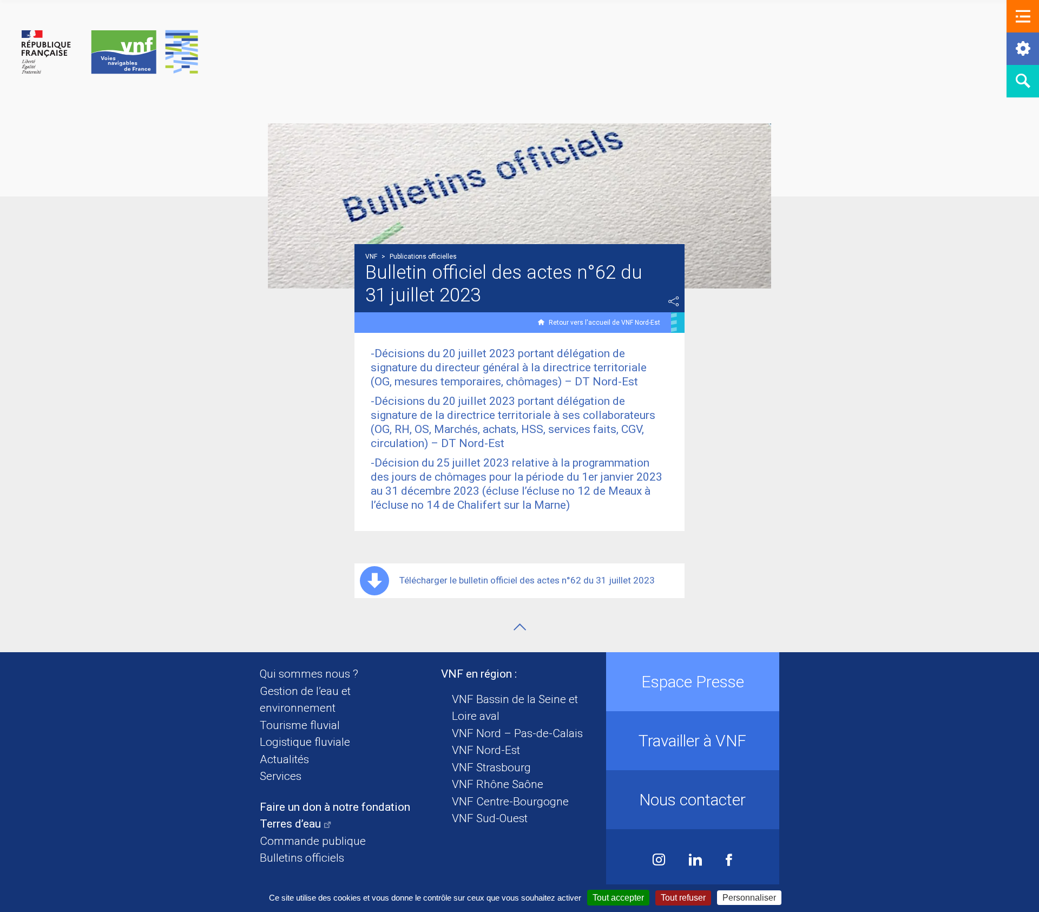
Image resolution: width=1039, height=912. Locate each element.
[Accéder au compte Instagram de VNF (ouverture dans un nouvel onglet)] (659, 861)
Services (280, 776)
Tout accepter (618, 897)
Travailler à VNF (692, 740)
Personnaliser (749, 897)
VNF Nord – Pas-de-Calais (517, 733)
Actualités (284, 759)
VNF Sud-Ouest (490, 818)
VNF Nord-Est (486, 750)
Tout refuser (683, 897)
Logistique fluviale (305, 742)
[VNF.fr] (110, 52)
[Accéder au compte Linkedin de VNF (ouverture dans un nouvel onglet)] (695, 861)
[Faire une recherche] (1023, 81)
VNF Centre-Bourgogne (510, 801)
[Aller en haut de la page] (520, 627)
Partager (674, 301)
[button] (1023, 16)
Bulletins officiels (302, 857)
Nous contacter (692, 799)
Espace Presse (692, 681)
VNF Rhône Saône (497, 784)
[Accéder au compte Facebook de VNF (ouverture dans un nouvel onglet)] (729, 861)
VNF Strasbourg (491, 767)
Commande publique (313, 841)
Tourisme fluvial (300, 725)
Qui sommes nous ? (309, 673)
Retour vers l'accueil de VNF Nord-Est (604, 322)
